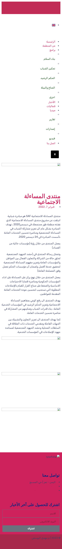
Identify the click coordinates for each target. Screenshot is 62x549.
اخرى (52, 97)
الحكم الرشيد (48, 78)
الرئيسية (50, 41)
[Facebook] (55, 7)
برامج (52, 49)
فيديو (52, 138)
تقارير (52, 119)
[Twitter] (46, 7)
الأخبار (51, 102)
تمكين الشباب (47, 68)
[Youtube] (38, 7)
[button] (59, 445)
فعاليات (51, 106)
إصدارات (50, 128)
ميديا (52, 110)
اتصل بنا (51, 143)
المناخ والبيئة (48, 87)
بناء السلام (49, 58)
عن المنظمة (49, 45)
